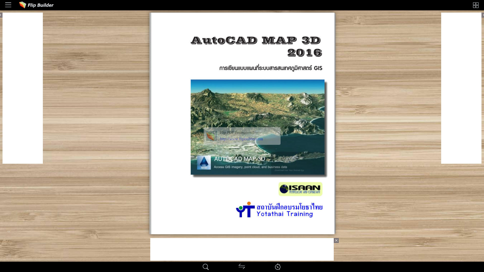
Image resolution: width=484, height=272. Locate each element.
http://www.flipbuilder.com (241, 139)
